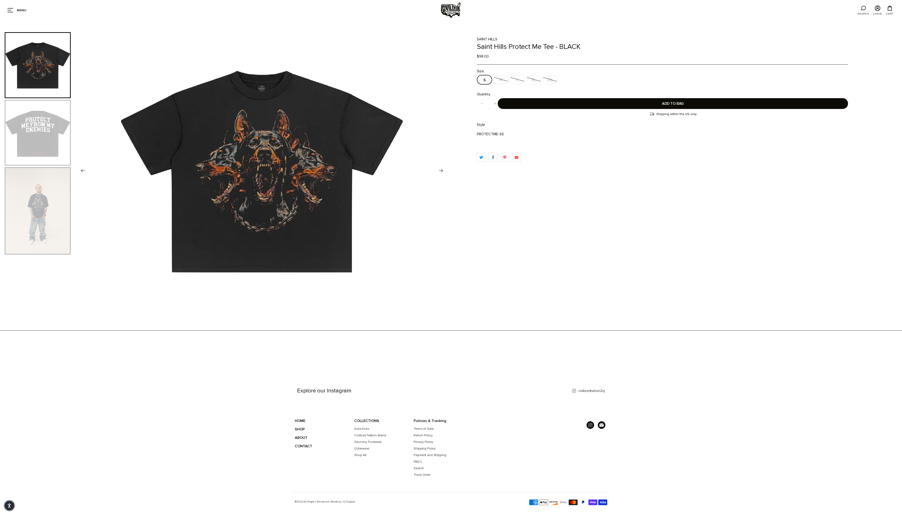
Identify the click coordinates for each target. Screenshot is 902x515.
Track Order (422, 475)
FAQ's (418, 462)
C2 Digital (348, 501)
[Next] (441, 171)
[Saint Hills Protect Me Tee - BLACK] (262, 171)
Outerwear (361, 448)
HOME (300, 420)
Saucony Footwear (368, 442)
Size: (480, 71)
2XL (550, 79)
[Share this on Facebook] (493, 157)
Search (419, 468)
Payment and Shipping (430, 455)
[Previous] (83, 171)
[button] (9, 505)
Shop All (360, 455)
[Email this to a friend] (516, 157)
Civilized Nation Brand (370, 435)
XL (534, 79)
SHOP (300, 429)
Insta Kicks (361, 429)
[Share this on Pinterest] (504, 157)
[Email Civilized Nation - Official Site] (601, 425)
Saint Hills (487, 39)
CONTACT (303, 446)
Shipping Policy (425, 448)
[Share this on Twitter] (481, 157)
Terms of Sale (423, 429)
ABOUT (301, 437)
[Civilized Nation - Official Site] (451, 10)
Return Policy (423, 435)
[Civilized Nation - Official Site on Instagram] (590, 425)
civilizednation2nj (591, 390)
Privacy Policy (423, 442)
